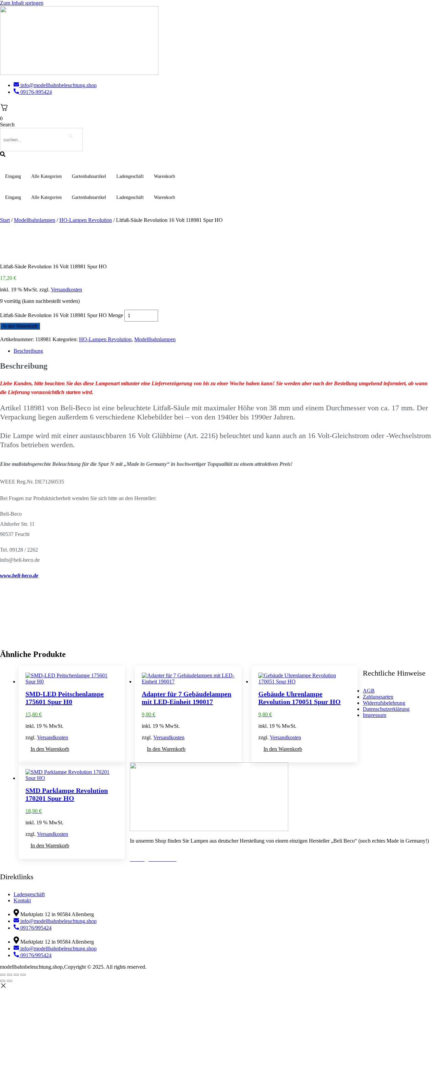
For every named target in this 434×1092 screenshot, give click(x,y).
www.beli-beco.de (19, 575)
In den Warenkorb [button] (50, 749)
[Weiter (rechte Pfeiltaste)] (9, 981)
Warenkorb (164, 176)
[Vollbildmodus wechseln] (9, 975)
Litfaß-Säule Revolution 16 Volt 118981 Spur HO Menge (61, 315)
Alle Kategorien (46, 176)
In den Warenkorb (20, 326)
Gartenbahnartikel (89, 176)
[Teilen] (16, 975)
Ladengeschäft (130, 176)
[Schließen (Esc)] (23, 975)
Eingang (13, 176)
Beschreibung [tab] (28, 351)
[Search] (71, 136)
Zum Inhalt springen (21, 3)
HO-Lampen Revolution (85, 220)
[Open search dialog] (2, 154)
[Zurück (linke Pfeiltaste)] (2, 981)
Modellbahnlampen (34, 220)
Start (5, 220)
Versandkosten (66, 289)
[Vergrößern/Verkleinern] (2, 975)
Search (7, 124)
